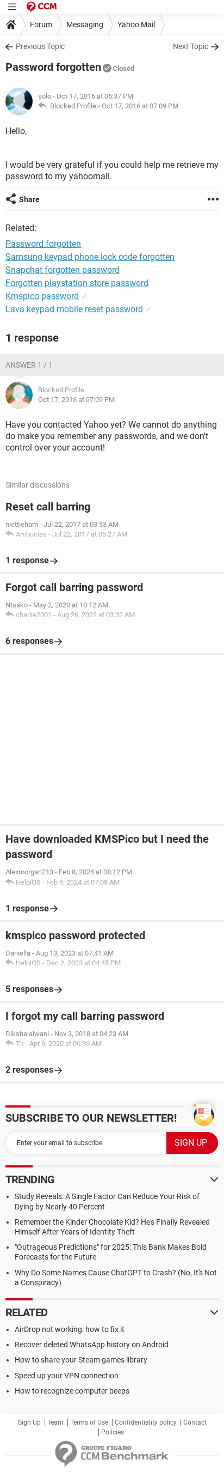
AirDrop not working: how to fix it (70, 1329)
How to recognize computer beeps (72, 1390)
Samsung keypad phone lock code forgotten (90, 257)
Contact (195, 1422)
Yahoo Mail (136, 24)
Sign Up (29, 1422)
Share (29, 199)
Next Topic (190, 46)
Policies (112, 1432)
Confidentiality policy (146, 1422)
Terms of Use (89, 1422)
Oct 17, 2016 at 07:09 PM (140, 106)
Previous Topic (40, 46)
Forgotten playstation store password (76, 283)
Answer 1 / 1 (29, 365)
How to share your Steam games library (81, 1359)
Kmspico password (42, 296)
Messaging (84, 24)
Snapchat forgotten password (62, 270)
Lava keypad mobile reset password (74, 309)
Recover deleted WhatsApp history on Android (92, 1344)
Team (55, 1422)
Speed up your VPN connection (67, 1375)
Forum (41, 24)
